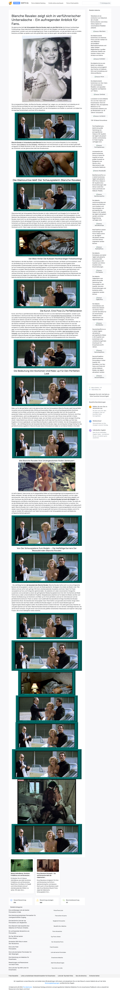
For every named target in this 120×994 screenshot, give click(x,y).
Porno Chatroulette (72, 3)
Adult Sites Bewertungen (57, 963)
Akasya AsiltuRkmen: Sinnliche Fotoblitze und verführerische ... (21, 874)
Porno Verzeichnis (57, 931)
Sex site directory (81, 976)
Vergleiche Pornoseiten (59, 921)
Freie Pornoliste (54, 947)
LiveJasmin (102, 116)
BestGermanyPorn (99, 196)
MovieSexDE (102, 171)
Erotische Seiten (94, 976)
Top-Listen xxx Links (57, 968)
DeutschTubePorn (99, 377)
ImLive (102, 76)
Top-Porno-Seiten (56, 936)
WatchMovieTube (99, 225)
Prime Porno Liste (58, 910)
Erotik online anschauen (56, 3)
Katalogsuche (105, 3)
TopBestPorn (99, 299)
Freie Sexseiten (13, 976)
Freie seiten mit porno (61, 915)
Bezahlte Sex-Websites (60, 926)
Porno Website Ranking (38, 3)
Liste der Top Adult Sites (65, 976)
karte (21, 3)
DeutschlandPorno (99, 352)
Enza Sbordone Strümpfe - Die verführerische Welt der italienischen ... (46, 875)
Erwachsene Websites (57, 957)
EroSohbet (102, 59)
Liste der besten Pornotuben (58, 952)
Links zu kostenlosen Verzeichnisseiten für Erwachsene (38, 976)
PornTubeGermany (99, 147)
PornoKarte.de (27, 987)
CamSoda (102, 94)
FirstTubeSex (99, 272)
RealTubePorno (99, 249)
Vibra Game (102, 31)
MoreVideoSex (99, 325)
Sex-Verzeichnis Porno (57, 942)
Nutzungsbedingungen (52, 983)
